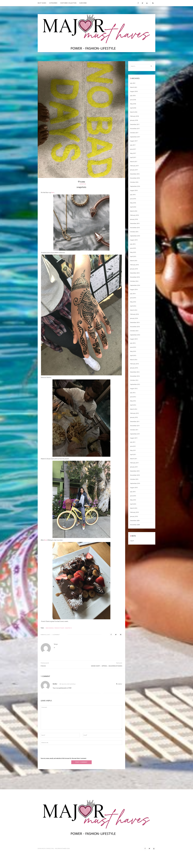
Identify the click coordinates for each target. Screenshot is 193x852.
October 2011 (134, 430)
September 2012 (135, 384)
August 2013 (134, 339)
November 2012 (135, 376)
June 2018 (133, 100)
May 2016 (133, 203)
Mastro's (68, 628)
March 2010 (133, 508)
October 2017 (134, 133)
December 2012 (134, 372)
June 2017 (133, 149)
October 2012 (134, 380)
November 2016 (135, 178)
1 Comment (56, 634)
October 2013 (134, 331)
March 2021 (133, 87)
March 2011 (133, 459)
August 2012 (134, 388)
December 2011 (134, 421)
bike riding (50, 628)
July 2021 (132, 83)
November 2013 (135, 326)
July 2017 (132, 145)
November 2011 (135, 426)
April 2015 (133, 256)
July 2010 (132, 492)
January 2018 (134, 120)
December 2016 (134, 174)
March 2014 (133, 310)
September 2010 (135, 483)
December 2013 (134, 322)
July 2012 (132, 392)
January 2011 (134, 467)
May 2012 (133, 401)
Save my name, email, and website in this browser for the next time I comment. (63, 758)
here (45, 540)
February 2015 (134, 265)
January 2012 (134, 417)
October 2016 (134, 182)
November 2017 (135, 128)
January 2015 (134, 269)
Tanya (56, 644)
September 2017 (135, 137)
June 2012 (133, 397)
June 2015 (133, 248)
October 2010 (134, 479)
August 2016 (134, 190)
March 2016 (133, 211)
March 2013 (133, 359)
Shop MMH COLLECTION (68, 3)
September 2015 (135, 236)
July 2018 (132, 95)
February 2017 (134, 166)
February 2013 (134, 364)
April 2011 (133, 454)
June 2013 (133, 347)
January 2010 (134, 516)
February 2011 (134, 463)
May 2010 (133, 500)
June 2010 (133, 496)
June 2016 (133, 199)
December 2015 (134, 223)
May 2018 (133, 104)
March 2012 (133, 409)
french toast (59, 628)
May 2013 (133, 351)
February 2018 (134, 116)
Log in (132, 541)
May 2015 (133, 252)
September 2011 (135, 434)
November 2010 (135, 475)
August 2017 (134, 141)
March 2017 (133, 161)
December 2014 (134, 273)
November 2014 (135, 277)
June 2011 (133, 446)
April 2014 (133, 306)
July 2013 (132, 343)
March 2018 (133, 112)
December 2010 (134, 471)
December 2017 (134, 124)
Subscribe (83, 3)
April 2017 (133, 157)
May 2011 (133, 450)
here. (52, 192)
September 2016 (135, 186)
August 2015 (134, 240)
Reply (120, 684)
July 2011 (132, 442)
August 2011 (134, 438)
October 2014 (134, 281)
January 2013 (134, 368)
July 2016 (132, 194)
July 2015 (132, 244)
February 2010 (134, 512)
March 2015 (133, 260)
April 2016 (133, 207)
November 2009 (135, 525)
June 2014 (133, 298)
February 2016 (134, 215)
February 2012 (134, 413)
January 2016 (134, 219)
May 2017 (133, 153)
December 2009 (134, 520)
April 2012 (133, 405)
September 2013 (135, 335)
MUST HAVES (42, 3)
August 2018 (134, 91)
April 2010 (133, 504)
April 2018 (133, 108)
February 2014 (134, 314)
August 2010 (134, 487)
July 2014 (132, 293)
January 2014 (134, 318)
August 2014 (134, 289)
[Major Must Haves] (96, 33)
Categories (53, 3)
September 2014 (135, 285)
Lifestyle (83, 184)
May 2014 (133, 302)
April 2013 (133, 355)
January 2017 (134, 170)
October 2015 (134, 232)
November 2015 (135, 227)
